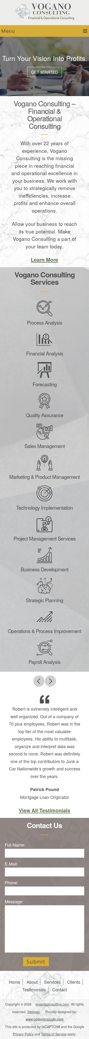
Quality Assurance (44, 415)
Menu (8, 31)
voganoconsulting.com (52, 1004)
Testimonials (34, 989)
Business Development (44, 569)
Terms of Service (53, 1034)
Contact (59, 989)
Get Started (44, 72)
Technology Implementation (44, 507)
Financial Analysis (44, 353)
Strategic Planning (44, 600)
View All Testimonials (44, 810)
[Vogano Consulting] (44, 11)
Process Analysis (44, 322)
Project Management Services (45, 538)
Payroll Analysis (44, 661)
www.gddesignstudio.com (45, 1019)
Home (14, 982)
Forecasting (45, 384)
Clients (73, 982)
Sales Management (44, 445)
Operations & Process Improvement (44, 630)
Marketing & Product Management (44, 476)
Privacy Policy (23, 1034)
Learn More (44, 259)
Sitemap (33, 1011)
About (32, 982)
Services (52, 982)
